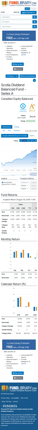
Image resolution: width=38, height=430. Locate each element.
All (35, 140)
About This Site (6, 401)
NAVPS (32, 136)
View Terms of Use (13, 417)
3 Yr (25, 140)
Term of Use (24, 398)
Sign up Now (18, 64)
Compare (33, 182)
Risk (4, 130)
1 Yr (21, 140)
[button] (34, 17)
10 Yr (32, 140)
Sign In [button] (27, 8)
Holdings (16, 127)
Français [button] (33, 8)
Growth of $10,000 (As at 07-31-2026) (15, 136)
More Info (19, 69)
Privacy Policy (5, 398)
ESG (9, 130)
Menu (16, 12)
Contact (15, 401)
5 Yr (28, 140)
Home (3, 12)
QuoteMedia (26, 415)
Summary (17, 130)
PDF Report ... (11, 76)
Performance (7, 127)
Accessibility (15, 398)
